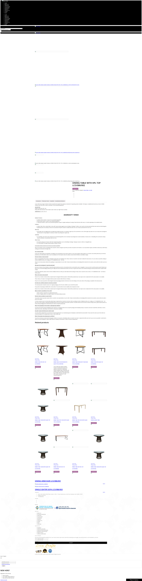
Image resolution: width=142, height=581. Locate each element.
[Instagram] (37, 501)
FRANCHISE (7, 5)
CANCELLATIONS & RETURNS (42, 530)
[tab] (38, 201)
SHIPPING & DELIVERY (41, 528)
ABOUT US (7, 4)
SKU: (73, 190)
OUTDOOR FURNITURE (41, 514)
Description (38, 201)
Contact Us (75, 188)
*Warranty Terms (45, 201)
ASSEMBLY (39, 527)
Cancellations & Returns (60, 201)
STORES (6, 11)
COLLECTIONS (7, 6)
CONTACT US (7, 10)
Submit (71, 542)
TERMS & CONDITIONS (41, 533)
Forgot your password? (6, 564)
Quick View (37, 358)
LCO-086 (90, 190)
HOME (6, 3)
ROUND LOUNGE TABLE (95, 420)
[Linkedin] (37, 502)
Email (36, 539)
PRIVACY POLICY (40, 532)
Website (36, 541)
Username (3, 561)
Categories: (81, 190)
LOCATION (39, 524)
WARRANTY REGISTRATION (42, 531)
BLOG (6, 12)
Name (36, 538)
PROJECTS (6, 9)
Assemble (52, 201)
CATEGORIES (7, 7)
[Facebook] (37, 500)
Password (3, 563)
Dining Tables (86, 190)
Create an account (3, 579)
